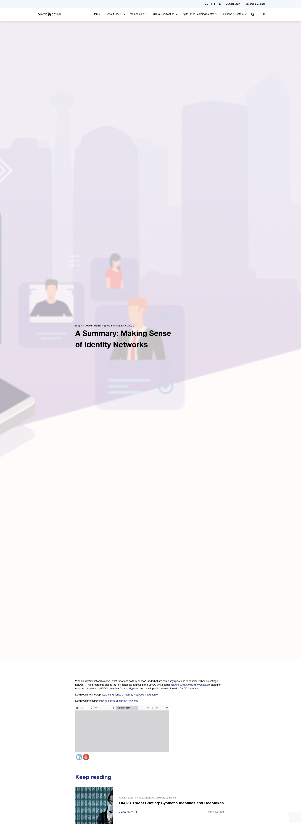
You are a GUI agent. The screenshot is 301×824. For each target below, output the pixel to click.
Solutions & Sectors (232, 14)
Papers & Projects (112, 326)
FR (263, 14)
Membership (137, 14)
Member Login (233, 4)
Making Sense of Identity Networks (190, 685)
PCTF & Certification (162, 14)
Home (96, 14)
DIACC (130, 326)
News (97, 326)
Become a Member (255, 4)
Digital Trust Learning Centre (198, 14)
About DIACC (114, 14)
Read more (126, 812)
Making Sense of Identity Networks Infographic (131, 695)
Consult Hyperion (129, 689)
